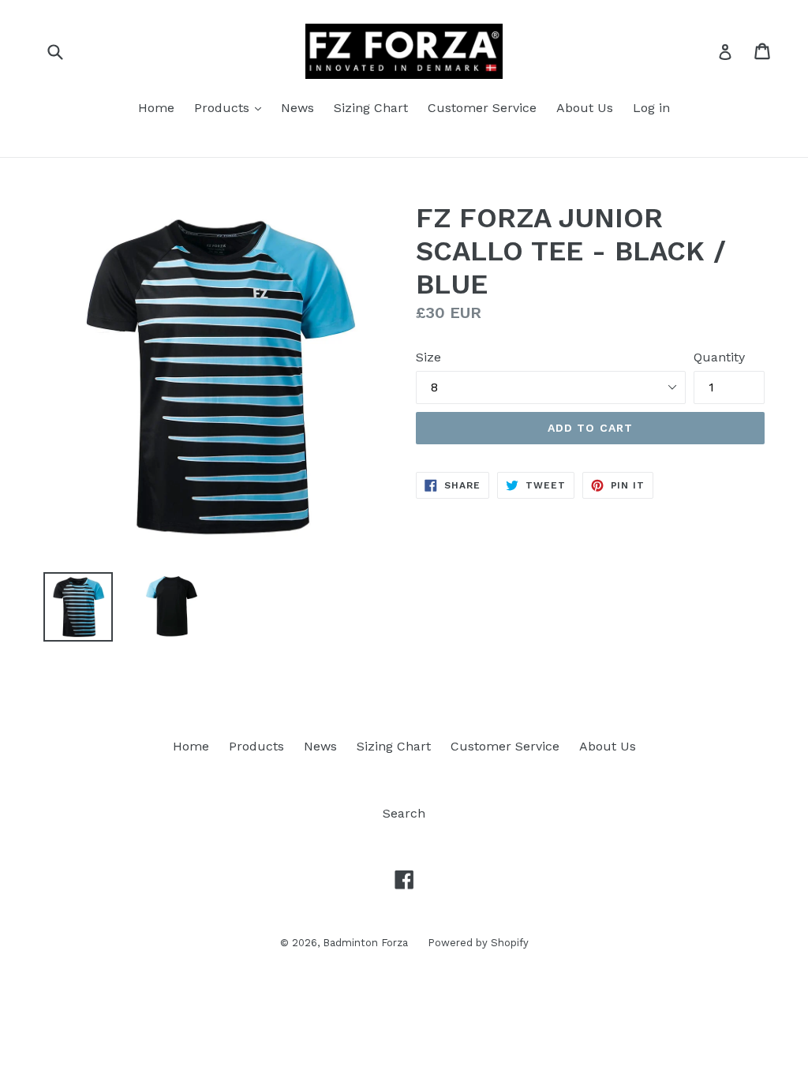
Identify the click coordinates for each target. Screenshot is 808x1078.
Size (428, 357)
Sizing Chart (371, 107)
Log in (651, 107)
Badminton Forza (365, 943)
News (297, 107)
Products (223, 107)
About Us (584, 107)
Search (404, 813)
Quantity (719, 357)
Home (156, 107)
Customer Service (482, 107)
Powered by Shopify (478, 943)
